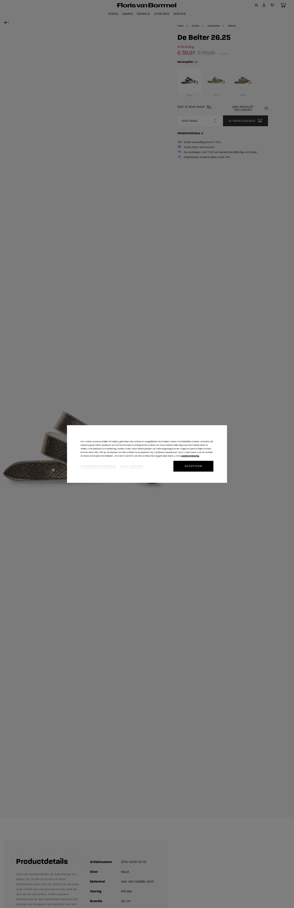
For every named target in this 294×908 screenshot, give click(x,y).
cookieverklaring (190, 456)
